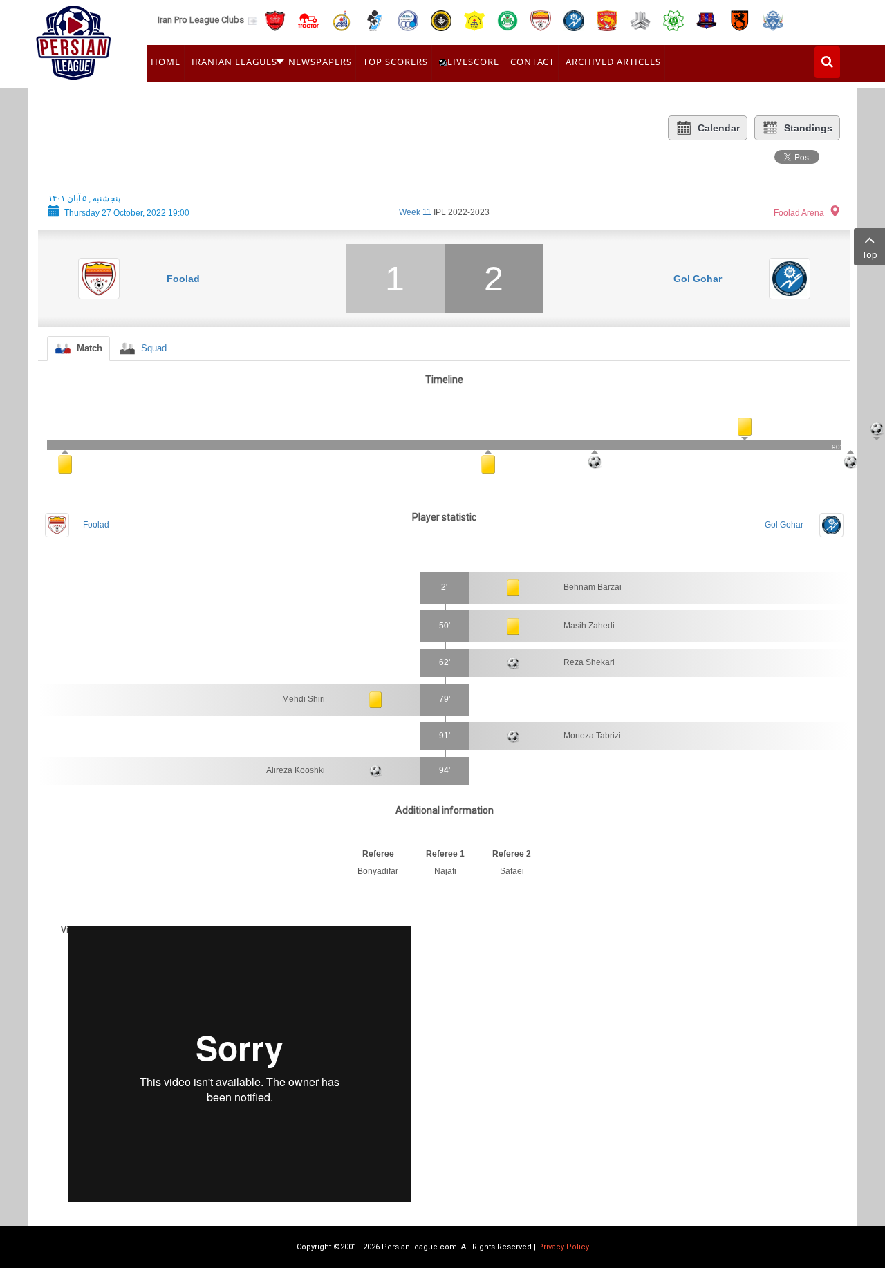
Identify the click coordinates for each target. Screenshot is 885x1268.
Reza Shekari (589, 662)
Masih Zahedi (589, 626)
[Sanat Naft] (474, 20)
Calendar (719, 127)
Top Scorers (395, 61)
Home (165, 61)
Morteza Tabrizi (592, 735)
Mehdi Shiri (303, 699)
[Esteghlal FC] (408, 20)
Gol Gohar (697, 278)
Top (869, 255)
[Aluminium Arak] (773, 20)
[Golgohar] (573, 20)
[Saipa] (640, 20)
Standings (808, 127)
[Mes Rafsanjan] (739, 20)
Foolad (183, 278)
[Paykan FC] (374, 20)
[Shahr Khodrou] (607, 20)
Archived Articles (613, 61)
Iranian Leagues (234, 61)
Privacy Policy (563, 1246)
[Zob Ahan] (507, 20)
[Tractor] (308, 20)
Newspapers (320, 61)
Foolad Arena (799, 213)
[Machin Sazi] (673, 20)
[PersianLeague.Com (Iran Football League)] (73, 39)
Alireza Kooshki (295, 770)
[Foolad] (540, 20)
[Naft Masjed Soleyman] (341, 20)
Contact (532, 61)
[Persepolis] (275, 20)
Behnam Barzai (592, 587)
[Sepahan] (441, 20)
